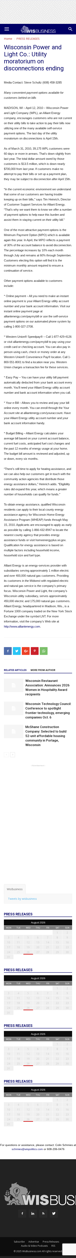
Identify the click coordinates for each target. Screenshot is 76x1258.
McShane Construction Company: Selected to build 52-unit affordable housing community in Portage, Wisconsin (45, 736)
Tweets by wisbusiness (22, 899)
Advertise (33, 1241)
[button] (70, 29)
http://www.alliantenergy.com (22, 626)
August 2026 (38, 922)
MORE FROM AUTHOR (43, 670)
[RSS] (43, 1214)
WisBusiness (15, 889)
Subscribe (19, 1241)
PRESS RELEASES (28, 38)
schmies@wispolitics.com (27, 1149)
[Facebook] (22, 1214)
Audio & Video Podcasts (34, 1245)
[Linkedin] (33, 1214)
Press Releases (51, 1241)
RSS (53, 1245)
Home (8, 38)
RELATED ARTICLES (15, 670)
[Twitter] (54, 1214)
